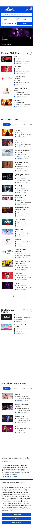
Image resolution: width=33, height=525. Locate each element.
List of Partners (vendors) (9, 476)
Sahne (15, 124)
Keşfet (24, 23)
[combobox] (17, 15)
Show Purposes (16, 522)
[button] (2, 38)
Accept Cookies (16, 514)
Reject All (16, 518)
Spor (23, 124)
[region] (16, 490)
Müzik (6, 124)
